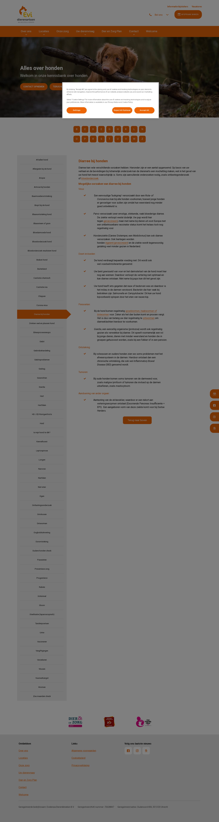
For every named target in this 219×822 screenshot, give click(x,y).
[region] (110, 100)
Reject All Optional (122, 110)
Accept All (144, 110)
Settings (77, 110)
